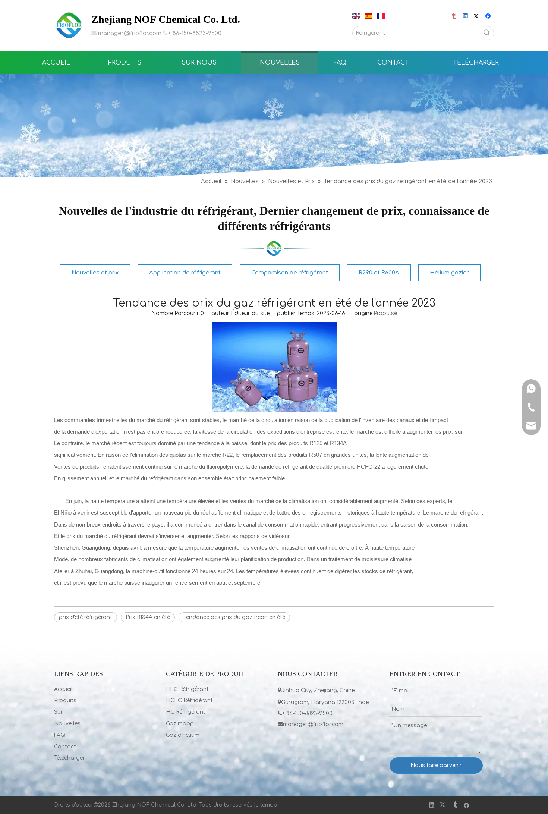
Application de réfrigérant (185, 273)
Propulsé (385, 313)
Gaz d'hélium (182, 735)
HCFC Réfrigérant (189, 700)
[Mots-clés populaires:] (487, 33)
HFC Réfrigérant (187, 689)
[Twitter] (477, 16)
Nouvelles (67, 723)
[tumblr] (454, 16)
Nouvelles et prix (95, 273)
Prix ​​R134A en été (148, 617)
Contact (65, 746)
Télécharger (69, 758)
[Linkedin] (465, 16)
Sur (58, 712)
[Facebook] (489, 16)
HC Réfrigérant (185, 712)
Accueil (63, 689)
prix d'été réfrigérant (85, 617)
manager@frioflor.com (129, 33)
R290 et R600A (379, 273)
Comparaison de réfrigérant (289, 273)
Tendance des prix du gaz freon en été (234, 617)
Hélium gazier (449, 273)
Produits (65, 700)
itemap (268, 805)
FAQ (59, 735)
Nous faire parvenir (436, 765)
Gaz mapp (180, 723)
